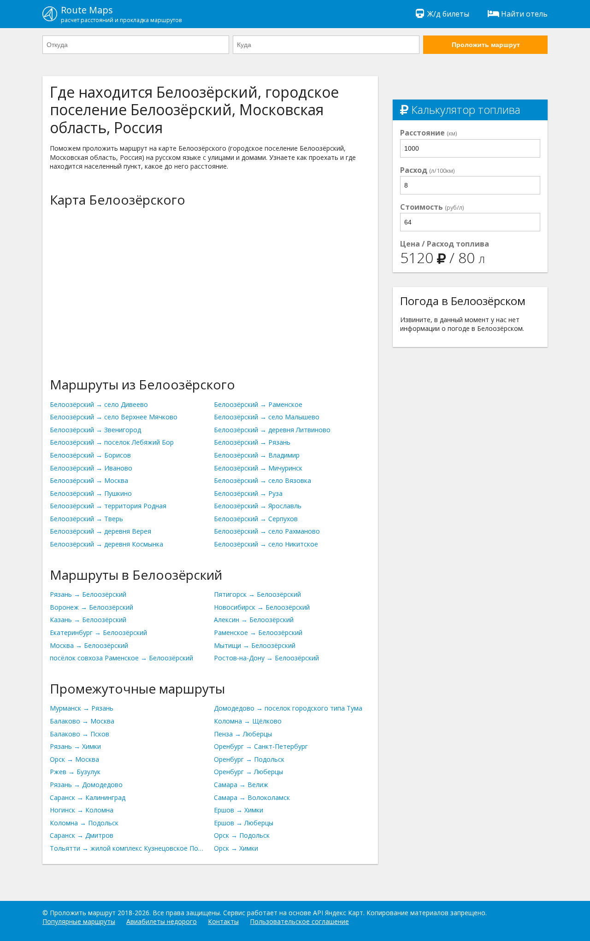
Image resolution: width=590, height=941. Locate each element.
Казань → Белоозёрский (88, 619)
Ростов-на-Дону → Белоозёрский (266, 657)
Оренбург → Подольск (249, 759)
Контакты (223, 921)
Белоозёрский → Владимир (257, 455)
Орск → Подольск (242, 835)
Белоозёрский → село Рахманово (267, 531)
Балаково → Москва (82, 721)
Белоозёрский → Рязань (252, 442)
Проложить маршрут (486, 44)
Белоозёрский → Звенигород (95, 429)
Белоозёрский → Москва (89, 480)
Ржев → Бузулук (75, 771)
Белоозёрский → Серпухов (256, 518)
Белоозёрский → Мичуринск (258, 468)
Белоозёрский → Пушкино (91, 493)
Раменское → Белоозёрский (258, 632)
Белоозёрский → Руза (248, 493)
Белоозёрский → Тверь (86, 518)
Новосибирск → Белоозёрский (262, 607)
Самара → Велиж (241, 784)
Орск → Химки (236, 848)
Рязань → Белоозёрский (88, 594)
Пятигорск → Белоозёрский (257, 594)
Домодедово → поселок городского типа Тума (288, 708)
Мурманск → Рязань (81, 708)
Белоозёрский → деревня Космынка (106, 544)
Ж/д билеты (448, 14)
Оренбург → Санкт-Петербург (261, 746)
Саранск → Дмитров (81, 835)
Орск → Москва (74, 759)
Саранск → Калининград (87, 797)
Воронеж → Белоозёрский (91, 607)
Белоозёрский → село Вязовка (262, 480)
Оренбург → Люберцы (248, 771)
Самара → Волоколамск (252, 797)
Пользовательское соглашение (299, 921)
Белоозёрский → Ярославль (257, 505)
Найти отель (524, 14)
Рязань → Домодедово (86, 784)
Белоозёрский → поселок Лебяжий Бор (112, 442)
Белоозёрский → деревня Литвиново (272, 429)
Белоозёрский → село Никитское (266, 544)
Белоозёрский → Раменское (258, 404)
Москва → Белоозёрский (89, 645)
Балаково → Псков (79, 733)
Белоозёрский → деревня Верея (100, 531)
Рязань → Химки (75, 746)
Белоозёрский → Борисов (90, 455)
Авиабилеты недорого (161, 921)
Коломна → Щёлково (248, 721)
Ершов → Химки (238, 810)
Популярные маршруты (78, 921)
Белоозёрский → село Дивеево (99, 404)
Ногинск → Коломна (81, 810)
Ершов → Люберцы (243, 822)
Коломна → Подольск (84, 822)
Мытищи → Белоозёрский (254, 645)
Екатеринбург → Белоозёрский (98, 632)
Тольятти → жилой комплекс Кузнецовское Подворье (128, 848)
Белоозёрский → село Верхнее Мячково (113, 416)
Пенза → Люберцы (243, 733)
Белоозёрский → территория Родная (108, 505)
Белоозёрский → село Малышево (266, 416)
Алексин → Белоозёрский (254, 619)
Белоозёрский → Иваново (91, 468)
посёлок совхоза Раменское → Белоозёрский (121, 657)
